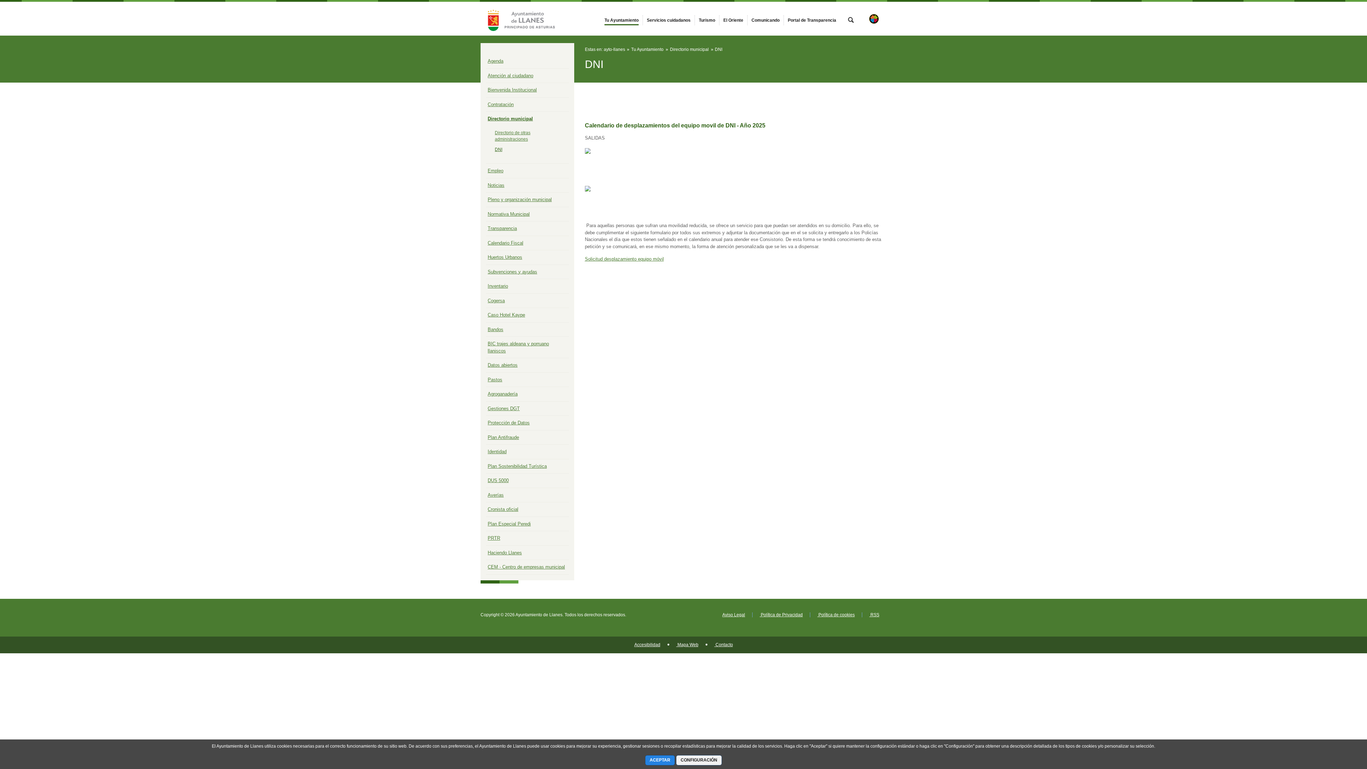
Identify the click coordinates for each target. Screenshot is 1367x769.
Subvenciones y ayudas (512, 271)
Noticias (496, 185)
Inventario (498, 286)
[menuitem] (621, 20)
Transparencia (502, 228)
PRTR (494, 538)
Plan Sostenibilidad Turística (517, 466)
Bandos (495, 329)
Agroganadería (503, 394)
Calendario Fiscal (505, 243)
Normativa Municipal (509, 214)
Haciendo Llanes (505, 552)
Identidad (497, 451)
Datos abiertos (503, 365)
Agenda (495, 61)
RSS (874, 614)
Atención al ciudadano (510, 75)
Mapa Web (687, 644)
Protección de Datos (509, 422)
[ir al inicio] (1338, 726)
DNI (498, 149)
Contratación (501, 104)
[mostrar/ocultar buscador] (851, 20)
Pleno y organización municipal (520, 199)
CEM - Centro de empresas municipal (526, 567)
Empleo (495, 170)
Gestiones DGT (504, 408)
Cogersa (496, 300)
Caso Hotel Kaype (506, 315)
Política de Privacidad (781, 614)
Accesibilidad (647, 644)
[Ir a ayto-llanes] (520, 18)
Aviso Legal (733, 614)
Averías (496, 495)
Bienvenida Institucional (512, 90)
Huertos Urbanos (505, 257)
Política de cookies (836, 614)
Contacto (723, 644)
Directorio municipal (510, 118)
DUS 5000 (498, 480)
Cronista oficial (503, 509)
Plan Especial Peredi (509, 524)
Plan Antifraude (503, 437)
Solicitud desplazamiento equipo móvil (624, 259)
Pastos (495, 379)
